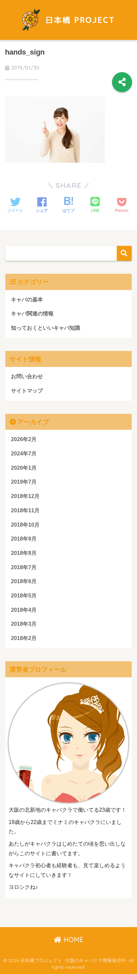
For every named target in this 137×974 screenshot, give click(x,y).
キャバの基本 (27, 299)
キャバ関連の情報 (32, 313)
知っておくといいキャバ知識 (45, 328)
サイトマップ (27, 391)
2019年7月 (24, 482)
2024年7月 (24, 453)
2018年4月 (24, 610)
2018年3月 (24, 624)
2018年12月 (25, 496)
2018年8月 (24, 553)
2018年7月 (24, 567)
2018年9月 (24, 539)
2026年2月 (24, 439)
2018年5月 (24, 595)
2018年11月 (25, 510)
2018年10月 (25, 525)
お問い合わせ (27, 376)
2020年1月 (24, 468)
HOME (72, 939)
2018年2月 (24, 638)
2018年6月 (24, 581)
